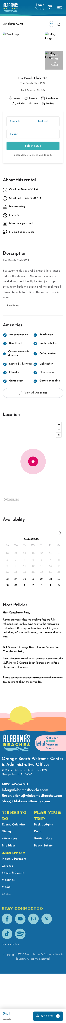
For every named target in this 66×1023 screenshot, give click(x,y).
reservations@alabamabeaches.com (39, 677)
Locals (6, 894)
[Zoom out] (58, 429)
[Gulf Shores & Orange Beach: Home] (10, 7)
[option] (7, 553)
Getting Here (43, 838)
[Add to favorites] (51, 24)
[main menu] (59, 7)
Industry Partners (14, 858)
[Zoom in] (58, 424)
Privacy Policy (10, 944)
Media (6, 886)
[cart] (50, 7)
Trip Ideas (9, 845)
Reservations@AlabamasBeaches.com (32, 796)
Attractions (9, 838)
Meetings (8, 879)
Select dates (33, 146)
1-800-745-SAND (15, 784)
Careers (7, 865)
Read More (13, 305)
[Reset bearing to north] (58, 434)
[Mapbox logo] (11, 499)
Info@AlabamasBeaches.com (25, 790)
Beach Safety (39, 7)
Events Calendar (13, 824)
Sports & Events (13, 873)
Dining (6, 831)
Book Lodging (43, 824)
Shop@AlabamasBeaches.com (26, 801)
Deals (38, 831)
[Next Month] (60, 533)
